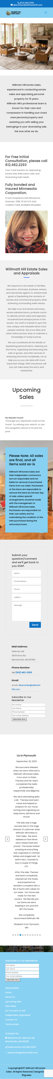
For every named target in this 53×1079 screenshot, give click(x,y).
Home (8, 992)
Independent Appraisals (17, 1015)
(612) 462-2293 (27, 2)
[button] (13, 935)
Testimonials (12, 1024)
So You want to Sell (15, 1010)
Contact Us (11, 1019)
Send (35, 625)
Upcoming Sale (13, 1001)
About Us (10, 996)
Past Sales (10, 1006)
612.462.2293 (16, 165)
